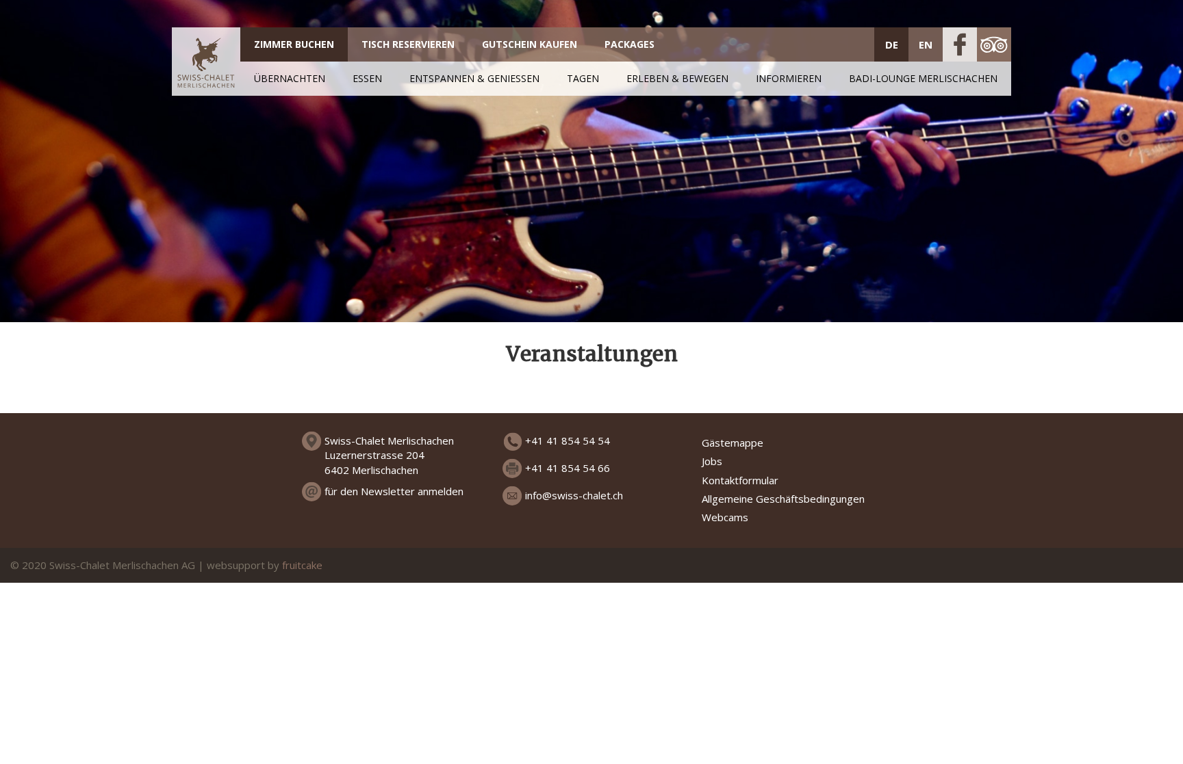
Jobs (712, 461)
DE (891, 44)
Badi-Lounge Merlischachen (923, 78)
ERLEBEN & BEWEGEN (677, 78)
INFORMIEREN (789, 78)
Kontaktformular (740, 480)
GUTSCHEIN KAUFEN (529, 44)
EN (925, 44)
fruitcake (302, 565)
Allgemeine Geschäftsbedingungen (783, 498)
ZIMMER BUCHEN (294, 44)
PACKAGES (629, 44)
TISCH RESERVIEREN (408, 44)
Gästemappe (732, 442)
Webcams (725, 517)
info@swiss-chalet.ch (574, 495)
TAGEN (583, 78)
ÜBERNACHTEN (289, 78)
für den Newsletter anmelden (394, 491)
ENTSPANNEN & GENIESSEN (474, 78)
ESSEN (367, 78)
